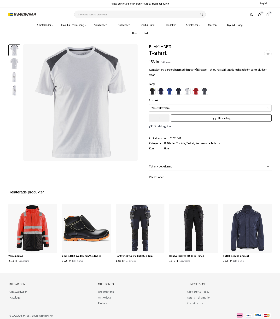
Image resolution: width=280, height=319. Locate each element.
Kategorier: (155, 143)
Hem (134, 33)
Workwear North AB (43, 315)
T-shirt (190, 143)
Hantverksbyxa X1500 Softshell (186, 255)
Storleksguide (162, 126)
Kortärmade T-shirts (207, 143)
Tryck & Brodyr (235, 25)
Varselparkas (15, 255)
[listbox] (207, 92)
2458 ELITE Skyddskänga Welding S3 (81, 255)
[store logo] (22, 14)
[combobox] (140, 14)
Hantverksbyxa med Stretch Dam (134, 255)
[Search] (201, 14)
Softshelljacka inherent (236, 255)
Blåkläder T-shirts (174, 143)
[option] (152, 91)
